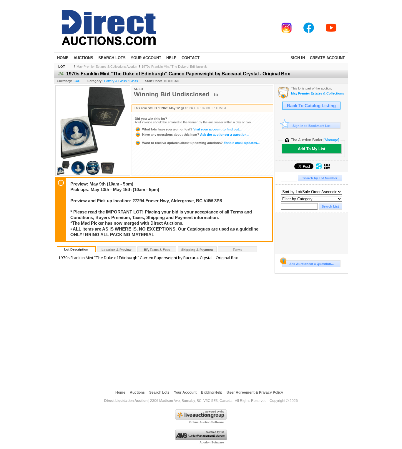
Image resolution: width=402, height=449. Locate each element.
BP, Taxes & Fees (157, 249)
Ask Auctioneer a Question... (311, 264)
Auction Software (212, 442)
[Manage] (331, 140)
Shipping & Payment (197, 249)
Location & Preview (117, 249)
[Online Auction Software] (201, 419)
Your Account (146, 58)
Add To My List (311, 149)
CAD (77, 81)
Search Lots (112, 58)
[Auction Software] (201, 439)
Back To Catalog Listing (311, 105)
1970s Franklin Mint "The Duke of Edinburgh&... (175, 66)
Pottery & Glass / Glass (121, 81)
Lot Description (76, 249)
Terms (237, 249)
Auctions (83, 58)
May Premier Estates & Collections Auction (107, 66)
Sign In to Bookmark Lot (311, 125)
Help (171, 58)
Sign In (297, 58)
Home (63, 58)
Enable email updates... (201, 143)
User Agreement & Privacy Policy (255, 392)
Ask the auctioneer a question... (195, 134)
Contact (191, 58)
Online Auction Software (206, 422)
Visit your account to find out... (192, 129)
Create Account (327, 58)
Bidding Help (211, 392)
